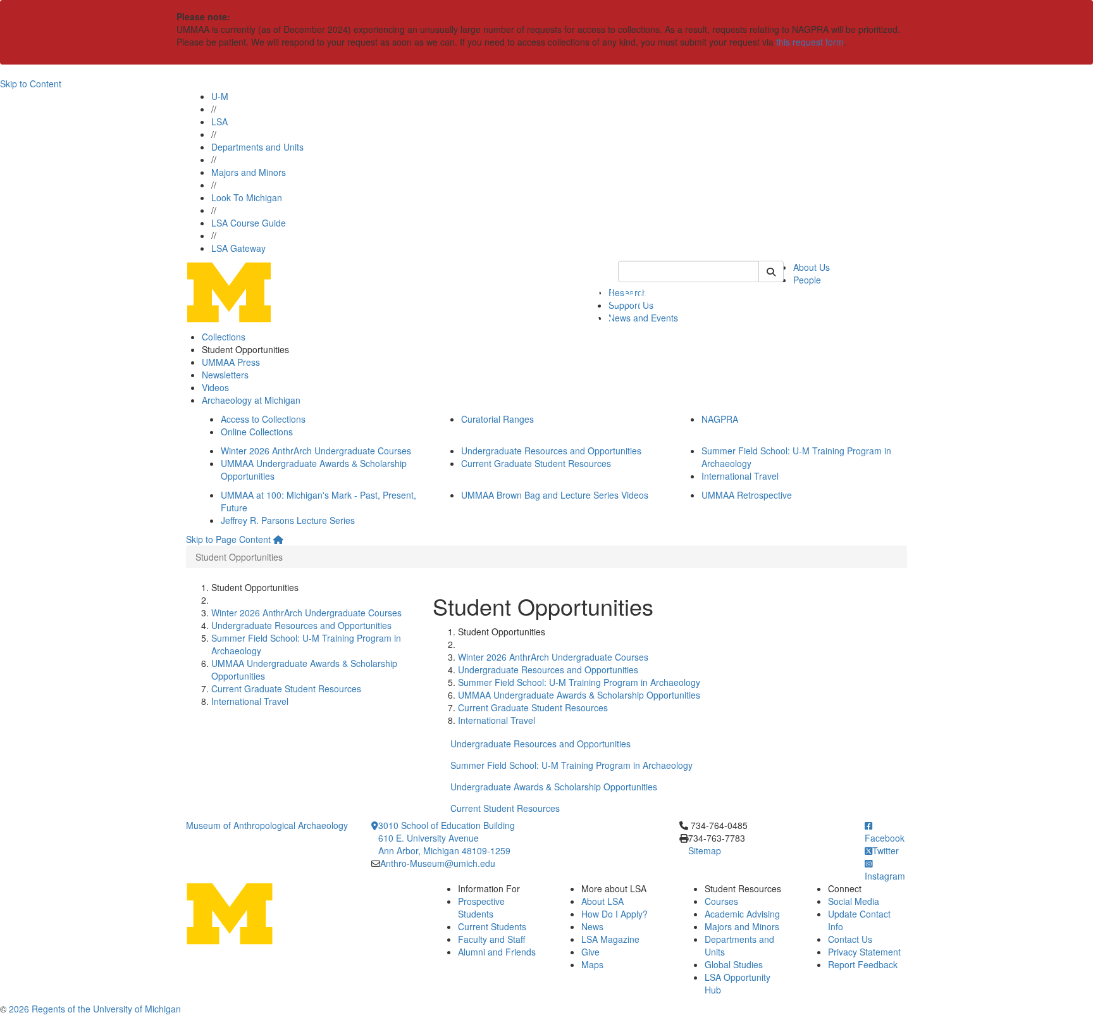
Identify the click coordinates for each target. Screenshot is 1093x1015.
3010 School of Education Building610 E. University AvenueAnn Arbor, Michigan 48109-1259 (446, 838)
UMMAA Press (231, 362)
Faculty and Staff (491, 939)
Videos (215, 387)
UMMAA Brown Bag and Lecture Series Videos (554, 495)
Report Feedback (863, 964)
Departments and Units (257, 146)
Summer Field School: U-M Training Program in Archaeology (579, 682)
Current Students (492, 926)
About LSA (602, 901)
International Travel (740, 476)
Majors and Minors (248, 172)
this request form (810, 41)
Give (590, 951)
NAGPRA (719, 419)
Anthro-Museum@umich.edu (437, 863)
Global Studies (734, 964)
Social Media (853, 901)
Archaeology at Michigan (251, 400)
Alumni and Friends (497, 951)
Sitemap (704, 850)
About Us (811, 267)
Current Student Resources (505, 808)
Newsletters (225, 374)
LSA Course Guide (248, 222)
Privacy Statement (864, 951)
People (807, 279)
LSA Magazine (610, 939)
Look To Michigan (246, 197)
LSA (219, 121)
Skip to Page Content (228, 539)
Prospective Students (481, 907)
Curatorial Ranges (497, 419)
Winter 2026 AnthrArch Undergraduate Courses (316, 450)
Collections (223, 336)
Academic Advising (742, 913)
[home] (278, 539)
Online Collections (257, 431)
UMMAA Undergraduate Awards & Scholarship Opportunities (579, 694)
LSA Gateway (238, 248)
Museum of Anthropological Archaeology (267, 825)
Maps (592, 964)
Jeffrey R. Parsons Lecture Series (288, 520)
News (592, 926)
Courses (721, 901)
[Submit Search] (771, 271)
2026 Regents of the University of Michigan (95, 1008)
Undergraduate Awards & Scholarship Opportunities (553, 786)
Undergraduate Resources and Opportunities (551, 450)
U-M (219, 96)
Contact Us (850, 939)
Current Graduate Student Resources (536, 463)
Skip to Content (30, 83)
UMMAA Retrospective (746, 495)
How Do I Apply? (614, 913)
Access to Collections (263, 419)
